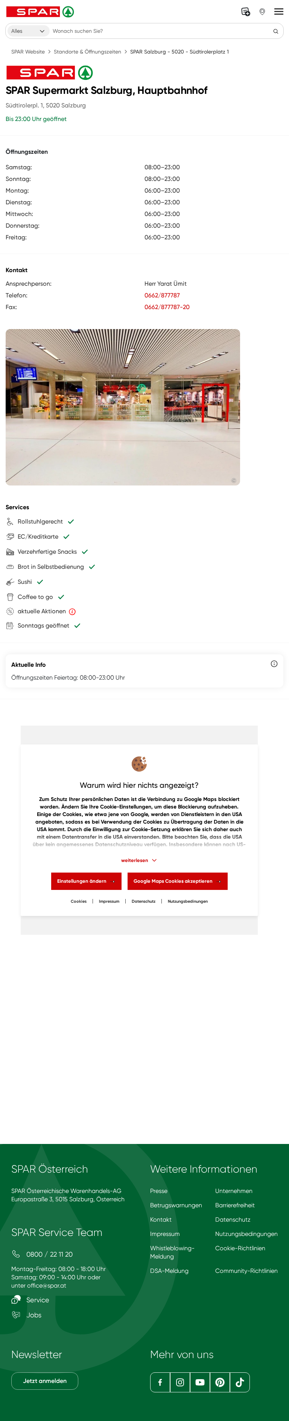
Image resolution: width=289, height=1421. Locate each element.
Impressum (109, 901)
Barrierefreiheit (235, 1205)
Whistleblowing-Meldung (172, 1252)
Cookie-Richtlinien (240, 1248)
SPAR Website (28, 52)
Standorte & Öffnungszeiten (87, 52)
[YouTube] (200, 1382)
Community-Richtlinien (246, 1270)
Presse (158, 1190)
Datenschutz (143, 901)
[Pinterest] (220, 1382)
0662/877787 (162, 295)
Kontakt (161, 1219)
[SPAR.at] (41, 12)
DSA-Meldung (169, 1270)
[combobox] (29, 31)
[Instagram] (180, 1382)
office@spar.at (46, 1285)
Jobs (32, 1315)
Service (36, 1300)
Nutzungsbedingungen (246, 1233)
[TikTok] (240, 1382)
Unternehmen (233, 1190)
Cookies (79, 901)
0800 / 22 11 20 (48, 1254)
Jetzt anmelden (45, 1380)
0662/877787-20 (167, 307)
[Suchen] (276, 31)
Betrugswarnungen (176, 1205)
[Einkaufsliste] (245, 11)
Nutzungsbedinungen (188, 901)
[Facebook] (160, 1382)
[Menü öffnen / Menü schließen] (278, 11)
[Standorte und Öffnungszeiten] (262, 11)
